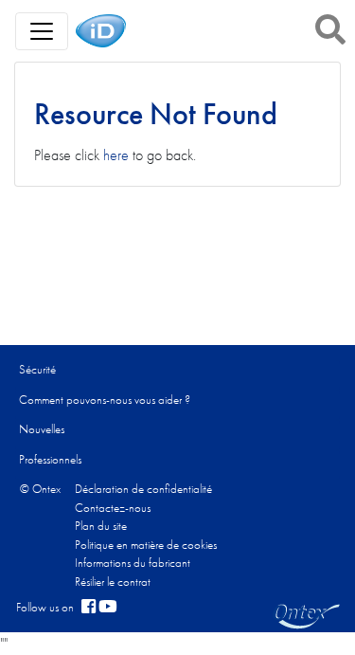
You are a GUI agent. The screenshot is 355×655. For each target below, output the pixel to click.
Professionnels (50, 459)
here (116, 155)
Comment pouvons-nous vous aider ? (104, 399)
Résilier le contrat (113, 581)
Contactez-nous (113, 508)
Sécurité (37, 369)
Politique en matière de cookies (146, 545)
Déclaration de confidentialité (143, 489)
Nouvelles (41, 429)
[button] (330, 29)
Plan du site (101, 526)
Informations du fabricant (132, 563)
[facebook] (88, 607)
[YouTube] (107, 607)
